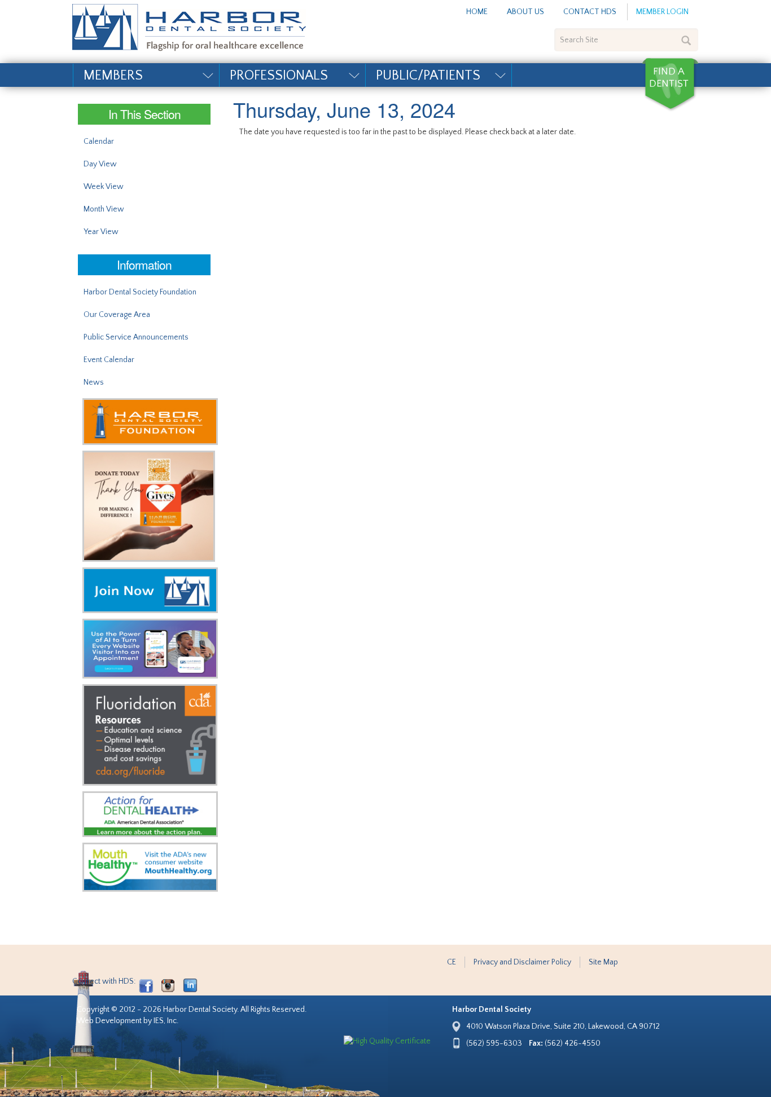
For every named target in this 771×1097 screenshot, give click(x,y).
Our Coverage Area (117, 314)
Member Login (662, 11)
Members (113, 75)
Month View (104, 209)
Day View (100, 164)
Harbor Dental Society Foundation (140, 292)
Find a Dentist (670, 84)
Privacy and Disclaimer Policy (522, 962)
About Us (525, 11)
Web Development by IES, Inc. (127, 1020)
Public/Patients (428, 75)
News (94, 382)
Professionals (279, 75)
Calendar (99, 141)
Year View (101, 231)
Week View (104, 186)
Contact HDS (589, 11)
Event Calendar (109, 359)
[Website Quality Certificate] (387, 1041)
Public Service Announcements (136, 337)
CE (451, 962)
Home (477, 11)
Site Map (603, 962)
